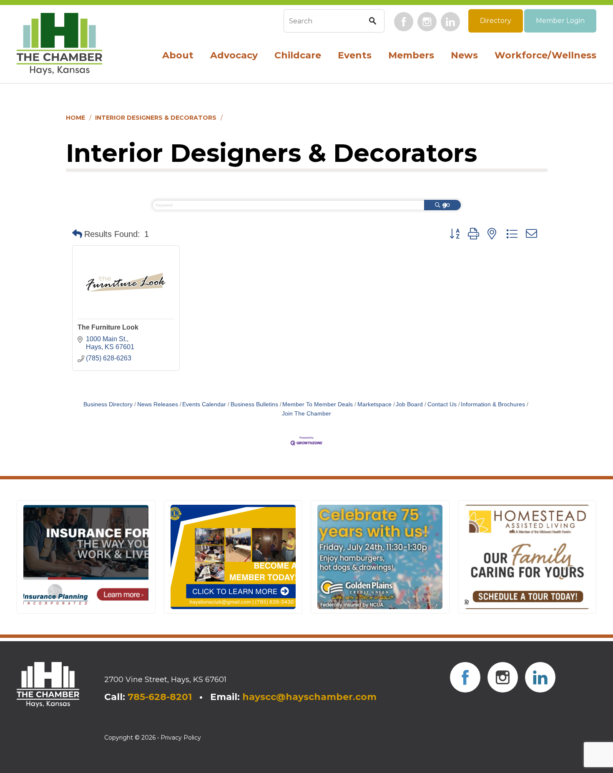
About (177, 55)
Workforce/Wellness (545, 55)
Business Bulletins (254, 404)
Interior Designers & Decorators (155, 118)
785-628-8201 (160, 696)
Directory (495, 21)
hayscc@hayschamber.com (309, 696)
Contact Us (442, 404)
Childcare (297, 55)
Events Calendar (204, 404)
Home (75, 118)
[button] (77, 234)
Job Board (409, 404)
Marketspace (374, 404)
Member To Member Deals (317, 404)
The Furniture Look (108, 327)
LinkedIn (450, 21)
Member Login (560, 21)
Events (355, 55)
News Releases (157, 404)
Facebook (403, 21)
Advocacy (234, 55)
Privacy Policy (181, 737)
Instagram (427, 21)
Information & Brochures (493, 404)
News (464, 55)
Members (411, 55)
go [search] (446, 204)
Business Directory (108, 404)
